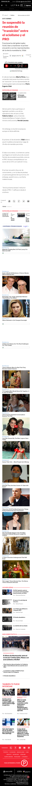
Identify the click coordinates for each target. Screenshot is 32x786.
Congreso (25, 756)
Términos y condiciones (10, 783)
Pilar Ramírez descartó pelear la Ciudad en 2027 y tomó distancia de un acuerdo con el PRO (15, 666)
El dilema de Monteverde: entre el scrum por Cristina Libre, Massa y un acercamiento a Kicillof (16, 657)
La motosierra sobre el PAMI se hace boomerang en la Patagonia (13, 671)
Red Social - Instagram (20, 747)
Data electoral (14, 9)
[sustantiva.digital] (26, 772)
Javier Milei (15, 1)
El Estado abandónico (9, 675)
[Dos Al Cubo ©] (7, 772)
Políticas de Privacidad (22, 783)
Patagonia (17, 756)
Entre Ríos (16, 754)
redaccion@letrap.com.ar (22, 782)
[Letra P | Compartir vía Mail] (28, 201)
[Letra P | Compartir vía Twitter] (14, 201)
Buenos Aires (20, 752)
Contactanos (5, 747)
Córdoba (23, 754)
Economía (13, 752)
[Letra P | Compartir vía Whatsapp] (9, 201)
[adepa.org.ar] (19, 771)
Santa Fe (9, 754)
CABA (27, 752)
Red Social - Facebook (15, 747)
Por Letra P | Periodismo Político (5, 55)
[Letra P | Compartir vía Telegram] (23, 201)
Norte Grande (8, 756)
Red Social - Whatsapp (29, 747)
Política (12, 15)
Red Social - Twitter (11, 747)
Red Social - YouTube (24, 747)
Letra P (6, 15)
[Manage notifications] (28, 777)
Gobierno (9, 206)
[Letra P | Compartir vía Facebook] (18, 201)
